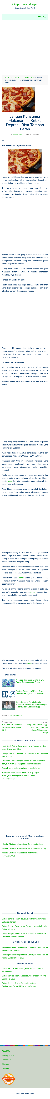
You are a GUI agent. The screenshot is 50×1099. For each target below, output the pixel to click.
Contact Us (6, 1059)
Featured (5, 1068)
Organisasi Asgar (25, 4)
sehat (10, 481)
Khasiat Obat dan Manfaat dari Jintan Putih (20, 852)
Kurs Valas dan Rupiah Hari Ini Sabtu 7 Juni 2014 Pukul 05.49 (12, 726)
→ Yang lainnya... (9, 778)
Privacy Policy (8, 1055)
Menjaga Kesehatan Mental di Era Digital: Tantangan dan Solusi (30, 681)
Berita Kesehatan (15, 715)
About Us (6, 1051)
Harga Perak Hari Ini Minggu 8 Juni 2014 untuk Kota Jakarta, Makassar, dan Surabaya (37, 727)
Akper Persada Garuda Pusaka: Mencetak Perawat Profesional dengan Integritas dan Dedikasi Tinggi (31, 704)
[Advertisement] (25, 48)
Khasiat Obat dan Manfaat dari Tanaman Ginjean (22, 844)
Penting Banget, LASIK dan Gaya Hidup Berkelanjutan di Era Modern (30, 692)
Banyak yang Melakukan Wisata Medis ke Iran (21, 768)
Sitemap (5, 1064)
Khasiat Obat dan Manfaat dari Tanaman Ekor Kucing (24, 848)
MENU (44, 17)
